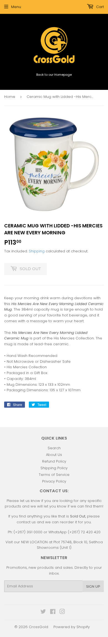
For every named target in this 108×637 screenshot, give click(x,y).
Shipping (37, 251)
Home (9, 96)
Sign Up (93, 586)
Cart (99, 6)
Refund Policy (54, 461)
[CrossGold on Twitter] (43, 612)
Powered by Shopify (71, 627)
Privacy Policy (54, 481)
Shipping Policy (54, 468)
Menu (16, 6)
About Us (54, 454)
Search (54, 448)
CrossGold (38, 627)
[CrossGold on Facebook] (53, 612)
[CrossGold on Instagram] (62, 612)
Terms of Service (54, 474)
